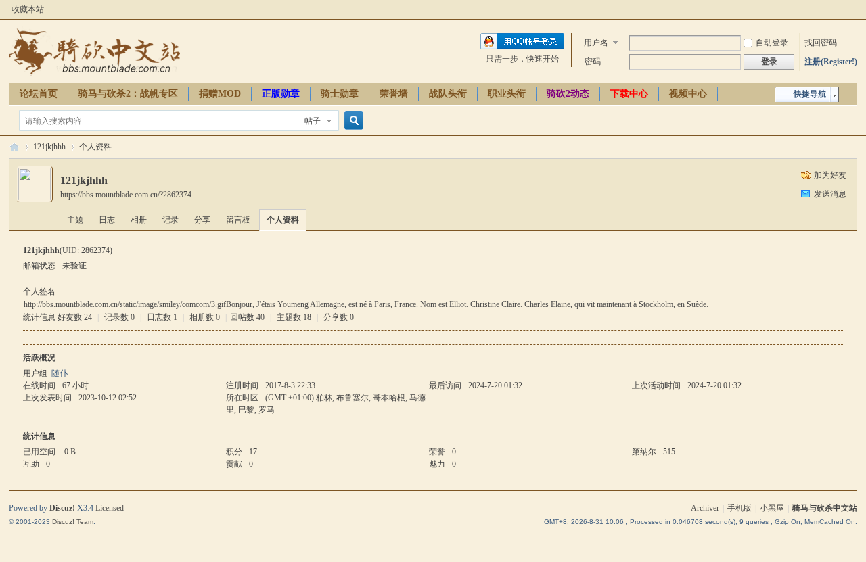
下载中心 (629, 94)
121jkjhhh (49, 146)
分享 (202, 220)
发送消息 (830, 194)
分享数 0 (338, 317)
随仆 (59, 373)
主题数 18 (294, 317)
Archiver (705, 508)
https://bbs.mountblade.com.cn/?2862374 (125, 195)
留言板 (238, 220)
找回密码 (820, 42)
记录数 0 (119, 317)
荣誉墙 (394, 94)
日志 (107, 220)
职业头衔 (507, 94)
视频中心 (688, 94)
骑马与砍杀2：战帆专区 (128, 94)
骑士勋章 (340, 94)
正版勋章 (281, 94)
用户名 (596, 42)
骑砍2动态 (568, 94)
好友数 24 (75, 317)
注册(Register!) (830, 61)
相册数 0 (204, 317)
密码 (593, 61)
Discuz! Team (72, 521)
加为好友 (830, 175)
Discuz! (62, 508)
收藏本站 (28, 9)
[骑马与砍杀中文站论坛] (94, 74)
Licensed (109, 508)
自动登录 (772, 42)
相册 (139, 220)
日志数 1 (162, 317)
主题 (75, 220)
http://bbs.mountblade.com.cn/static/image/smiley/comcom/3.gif (125, 304)
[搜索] (352, 120)
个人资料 (283, 220)
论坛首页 (39, 94)
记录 (170, 220)
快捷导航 (810, 94)
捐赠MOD (220, 94)
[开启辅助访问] (853, 9)
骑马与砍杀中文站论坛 (14, 147)
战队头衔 (448, 94)
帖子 (312, 121)
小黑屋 (772, 508)
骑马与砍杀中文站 (824, 508)
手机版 (739, 508)
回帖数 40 (247, 317)
